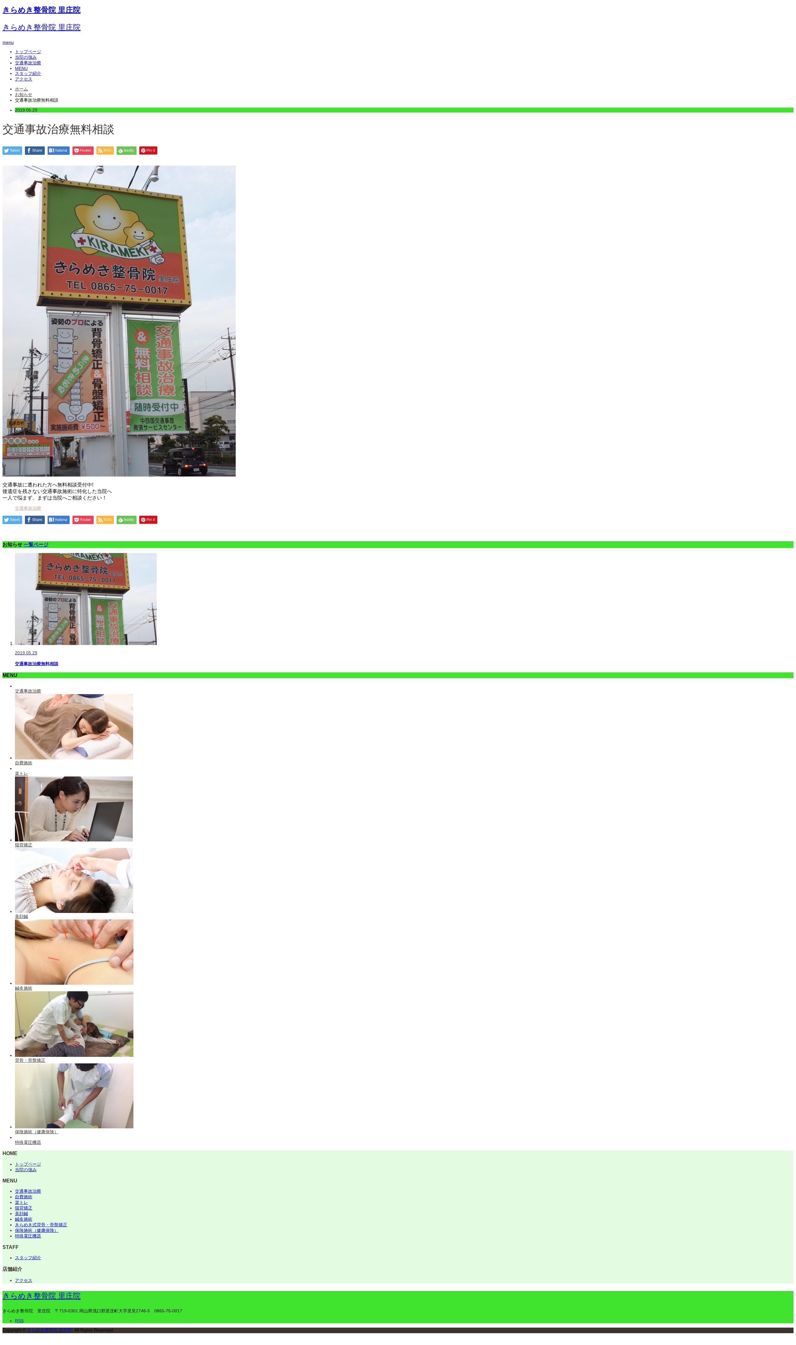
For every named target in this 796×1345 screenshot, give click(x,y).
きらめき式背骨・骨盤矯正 (41, 1224)
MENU (21, 68)
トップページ (28, 51)
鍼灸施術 (23, 1219)
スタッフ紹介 (28, 73)
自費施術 (23, 1196)
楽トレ (21, 1202)
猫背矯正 (23, 1207)
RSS (19, 1320)
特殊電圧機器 (28, 1235)
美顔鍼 (21, 1213)
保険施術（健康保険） (36, 1230)
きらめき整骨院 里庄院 (41, 10)
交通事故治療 (28, 62)
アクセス (23, 78)
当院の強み (26, 57)
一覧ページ (36, 544)
